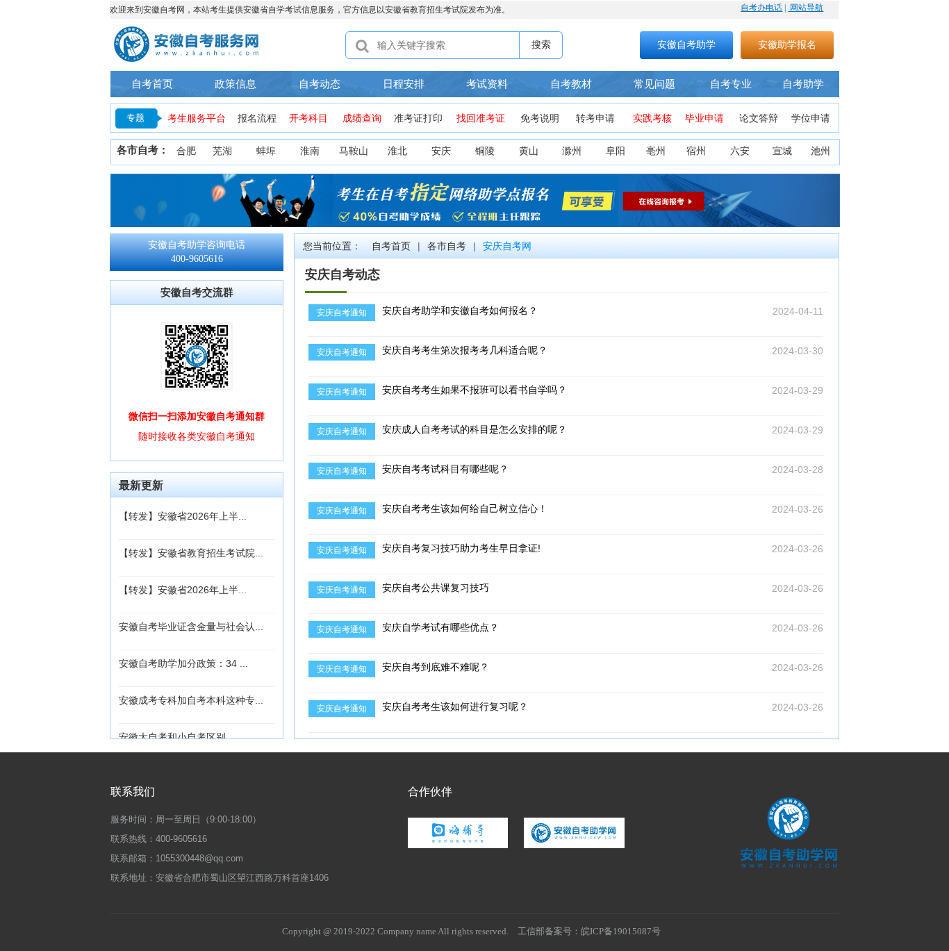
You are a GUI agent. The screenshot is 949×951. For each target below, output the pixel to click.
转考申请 (595, 118)
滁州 (571, 151)
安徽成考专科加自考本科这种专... (191, 700)
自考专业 (731, 84)
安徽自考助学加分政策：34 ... (183, 663)
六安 (740, 151)
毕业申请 (704, 118)
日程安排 (403, 84)
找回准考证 (480, 118)
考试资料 (487, 84)
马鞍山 (353, 151)
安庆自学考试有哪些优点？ (440, 627)
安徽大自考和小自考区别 (172, 737)
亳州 (656, 151)
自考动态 (319, 84)
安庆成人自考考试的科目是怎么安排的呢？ (474, 429)
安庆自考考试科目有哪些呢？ (445, 468)
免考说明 (539, 118)
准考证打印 (418, 118)
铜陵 (485, 151)
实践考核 (652, 118)
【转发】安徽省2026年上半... (183, 516)
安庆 (441, 151)
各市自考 (446, 245)
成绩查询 (362, 118)
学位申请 (810, 118)
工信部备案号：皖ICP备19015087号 (589, 931)
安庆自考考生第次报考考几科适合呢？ (464, 350)
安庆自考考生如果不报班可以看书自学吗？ (474, 389)
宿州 (696, 151)
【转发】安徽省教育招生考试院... (191, 553)
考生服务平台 (196, 118)
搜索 (541, 44)
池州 (820, 151)
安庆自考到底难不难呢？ (435, 666)
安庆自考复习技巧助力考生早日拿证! (461, 548)
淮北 (397, 151)
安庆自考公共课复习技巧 (435, 587)
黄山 (528, 151)
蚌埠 (266, 151)
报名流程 (257, 118)
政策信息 (235, 84)
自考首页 (152, 84)
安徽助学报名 (787, 44)
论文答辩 (758, 118)
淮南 (310, 151)
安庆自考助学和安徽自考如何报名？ (460, 310)
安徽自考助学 (686, 44)
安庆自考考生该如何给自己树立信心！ (464, 508)
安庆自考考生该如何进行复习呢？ (455, 706)
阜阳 (615, 151)
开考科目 (308, 118)
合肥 (186, 151)
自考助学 (803, 84)
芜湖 (222, 151)
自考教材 (571, 84)
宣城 (782, 151)
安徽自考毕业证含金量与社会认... (191, 626)
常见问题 (654, 84)
